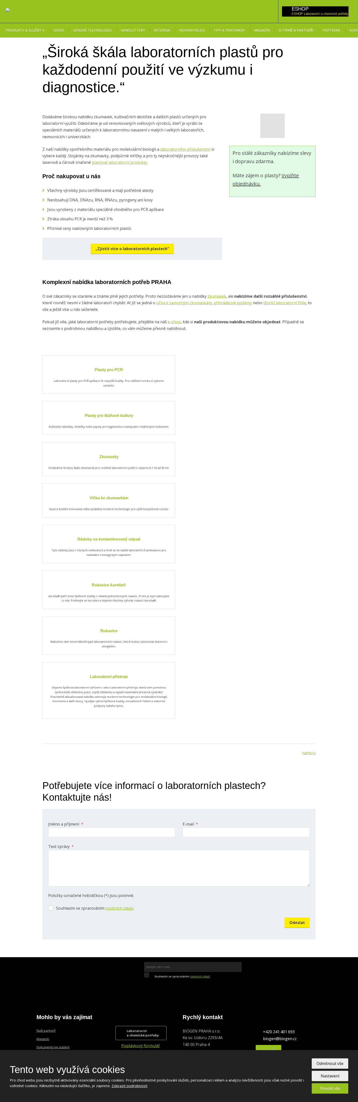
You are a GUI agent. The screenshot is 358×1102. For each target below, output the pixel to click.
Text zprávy (61, 846)
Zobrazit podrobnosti (129, 1085)
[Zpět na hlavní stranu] (16, 11)
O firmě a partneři (296, 30)
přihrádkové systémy (233, 302)
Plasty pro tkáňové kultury (109, 415)
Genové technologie (92, 30)
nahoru (309, 753)
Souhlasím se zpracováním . (95, 908)
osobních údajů (119, 908)
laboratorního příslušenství (185, 149)
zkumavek (216, 296)
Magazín (262, 30)
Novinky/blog (192, 30)
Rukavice (109, 631)
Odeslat (297, 922)
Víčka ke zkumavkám (109, 498)
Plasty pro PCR (109, 370)
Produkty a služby (23, 30)
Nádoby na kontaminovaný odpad (108, 539)
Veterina (162, 30)
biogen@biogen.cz (280, 1038)
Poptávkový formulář (140, 1045)
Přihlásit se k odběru (177, 983)
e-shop (174, 322)
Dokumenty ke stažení (53, 1047)
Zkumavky (109, 457)
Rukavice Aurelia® (109, 585)
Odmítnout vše (330, 1063)
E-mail (190, 824)
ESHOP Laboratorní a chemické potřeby (320, 14)
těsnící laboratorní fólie (284, 302)
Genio (58, 30)
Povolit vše (330, 1088)
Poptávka (331, 30)
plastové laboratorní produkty (119, 162)
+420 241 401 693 (279, 1031)
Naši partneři (46, 1030)
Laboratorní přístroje (109, 677)
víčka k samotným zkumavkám (184, 302)
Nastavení (330, 1076)
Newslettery (133, 30)
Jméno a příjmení (65, 824)
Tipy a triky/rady (229, 30)
